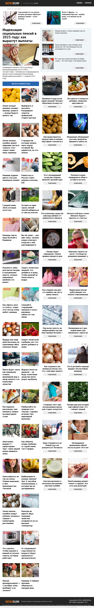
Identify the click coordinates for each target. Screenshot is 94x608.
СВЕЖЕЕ (79, 3)
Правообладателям (72, 607)
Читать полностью (20, 84)
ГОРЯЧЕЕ (88, 3)
